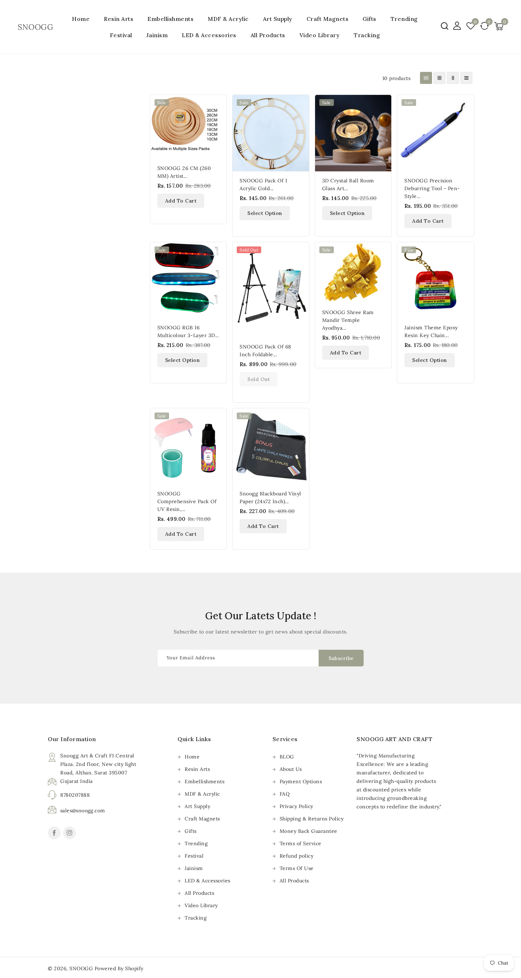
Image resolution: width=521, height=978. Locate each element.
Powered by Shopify (119, 968)
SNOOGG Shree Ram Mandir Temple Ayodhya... (348, 320)
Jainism (157, 35)
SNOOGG (81, 968)
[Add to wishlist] (217, 104)
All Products (199, 893)
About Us (291, 769)
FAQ (285, 794)
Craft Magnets (328, 18)
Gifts (369, 18)
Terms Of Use (297, 868)
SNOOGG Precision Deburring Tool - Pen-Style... (432, 188)
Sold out (258, 379)
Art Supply (277, 18)
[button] (444, 26)
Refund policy (297, 856)
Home (192, 757)
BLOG (287, 757)
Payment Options (301, 781)
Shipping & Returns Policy (312, 818)
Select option (264, 213)
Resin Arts (118, 18)
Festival (121, 35)
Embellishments (170, 18)
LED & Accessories (209, 35)
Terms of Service (300, 843)
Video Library (201, 905)
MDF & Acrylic (228, 18)
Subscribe (341, 658)
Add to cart (181, 201)
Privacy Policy (296, 806)
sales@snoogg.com (82, 810)
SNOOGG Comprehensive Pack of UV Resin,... (187, 501)
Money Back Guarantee (308, 831)
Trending (404, 18)
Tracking (196, 918)
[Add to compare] (217, 119)
